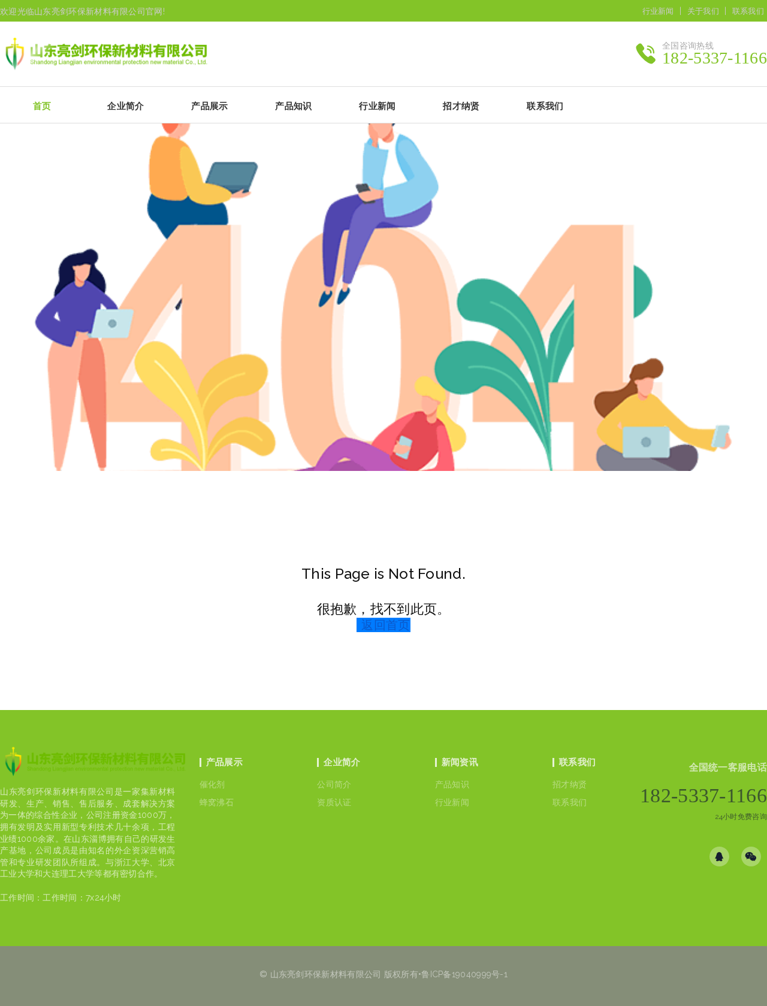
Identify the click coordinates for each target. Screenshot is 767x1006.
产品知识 (452, 784)
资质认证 (334, 802)
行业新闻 (658, 11)
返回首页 (385, 625)
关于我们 (703, 11)
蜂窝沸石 (217, 802)
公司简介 (334, 784)
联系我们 (748, 11)
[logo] (95, 765)
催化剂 (212, 784)
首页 (42, 106)
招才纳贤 (569, 784)
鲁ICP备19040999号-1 (464, 974)
